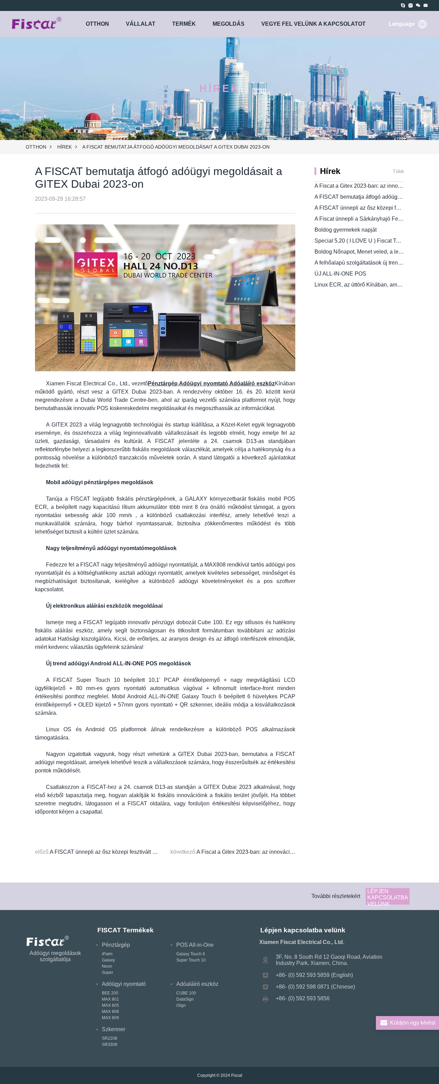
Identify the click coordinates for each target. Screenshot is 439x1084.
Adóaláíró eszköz (197, 984)
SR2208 (109, 1038)
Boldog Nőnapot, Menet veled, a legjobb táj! (368, 252)
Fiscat (236, 1075)
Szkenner (113, 1029)
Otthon (97, 24)
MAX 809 (110, 1017)
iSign (181, 1005)
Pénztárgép (116, 945)
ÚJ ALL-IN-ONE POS (340, 274)
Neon (107, 966)
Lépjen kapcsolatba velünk (387, 896)
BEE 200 (110, 993)
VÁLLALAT (140, 24)
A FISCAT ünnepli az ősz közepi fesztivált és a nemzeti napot (124, 852)
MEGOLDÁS (229, 24)
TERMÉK (184, 24)
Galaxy (108, 960)
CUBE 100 (186, 993)
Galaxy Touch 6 (190, 954)
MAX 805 (110, 1005)
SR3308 (109, 1044)
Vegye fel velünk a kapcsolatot (313, 24)
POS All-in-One (195, 945)
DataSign (185, 999)
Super (107, 972)
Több (398, 171)
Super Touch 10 (191, 960)
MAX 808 (110, 1011)
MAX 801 (110, 999)
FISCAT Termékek (125, 930)
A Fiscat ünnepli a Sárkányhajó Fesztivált (365, 219)
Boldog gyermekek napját (346, 230)
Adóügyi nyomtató (124, 984)
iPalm (107, 954)
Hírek (64, 147)
